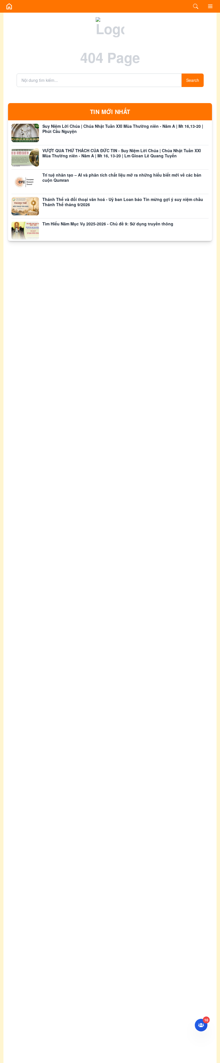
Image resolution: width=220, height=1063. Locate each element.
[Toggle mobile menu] (210, 6)
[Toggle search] (196, 6)
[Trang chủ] (9, 6)
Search (192, 80)
